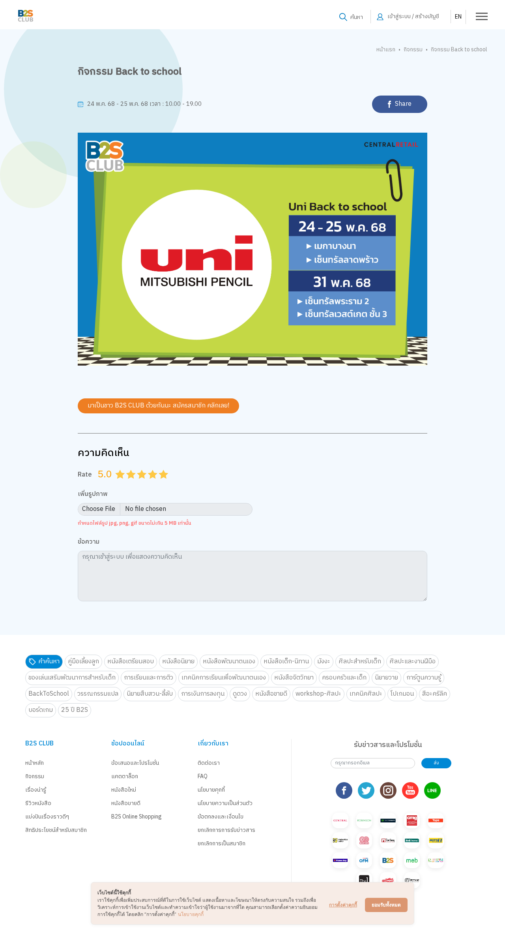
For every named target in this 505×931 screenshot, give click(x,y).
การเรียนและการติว (148, 677)
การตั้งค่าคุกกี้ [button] (343, 905)
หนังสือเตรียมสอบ (130, 661)
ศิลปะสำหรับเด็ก (360, 661)
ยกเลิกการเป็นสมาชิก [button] (221, 843)
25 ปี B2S (74, 710)
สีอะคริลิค (434, 694)
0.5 (117, 484)
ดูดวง (240, 694)
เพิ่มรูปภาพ (93, 494)
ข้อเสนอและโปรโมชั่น (135, 763)
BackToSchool (48, 694)
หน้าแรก (385, 49)
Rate (85, 474)
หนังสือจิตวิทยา (294, 677)
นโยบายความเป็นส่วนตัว (225, 803)
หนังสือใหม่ (123, 789)
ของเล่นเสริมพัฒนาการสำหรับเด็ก (72, 677)
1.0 (121, 484)
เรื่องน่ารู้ (35, 789)
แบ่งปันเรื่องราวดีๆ (47, 816)
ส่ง (436, 763)
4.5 (160, 484)
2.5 (139, 484)
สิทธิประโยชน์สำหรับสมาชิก (56, 830)
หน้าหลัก (34, 763)
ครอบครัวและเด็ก (344, 677)
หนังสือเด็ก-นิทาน (286, 661)
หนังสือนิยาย (178, 661)
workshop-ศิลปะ (318, 694)
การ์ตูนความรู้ (423, 677)
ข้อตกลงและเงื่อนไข (220, 816)
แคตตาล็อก (124, 776)
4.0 (153, 484)
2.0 (132, 484)
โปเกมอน (402, 694)
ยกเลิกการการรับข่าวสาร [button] (226, 830)
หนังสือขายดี (271, 694)
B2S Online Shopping (136, 816)
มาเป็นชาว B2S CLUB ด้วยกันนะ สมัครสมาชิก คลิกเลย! (158, 405)
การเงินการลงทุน (202, 694)
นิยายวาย (386, 677)
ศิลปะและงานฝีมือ (412, 661)
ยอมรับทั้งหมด (386, 905)
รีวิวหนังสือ (38, 803)
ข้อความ (88, 542)
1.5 (128, 484)
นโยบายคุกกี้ (211, 789)
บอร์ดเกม (40, 710)
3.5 (150, 484)
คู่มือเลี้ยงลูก (83, 661)
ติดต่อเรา (209, 763)
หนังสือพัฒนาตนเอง (229, 661)
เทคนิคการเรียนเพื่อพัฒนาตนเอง (223, 677)
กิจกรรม (413, 49)
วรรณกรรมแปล (97, 694)
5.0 (164, 484)
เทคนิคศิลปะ (366, 694)
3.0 (142, 484)
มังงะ (323, 661)
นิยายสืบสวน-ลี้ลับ (150, 694)
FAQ (203, 776)
